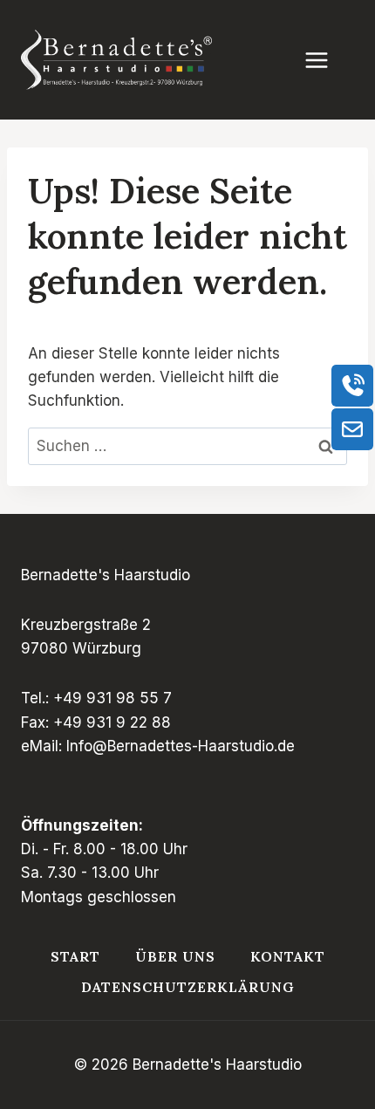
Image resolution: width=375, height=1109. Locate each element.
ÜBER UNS (175, 956)
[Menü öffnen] (325, 60)
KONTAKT (287, 956)
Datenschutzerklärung (188, 987)
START (75, 956)
